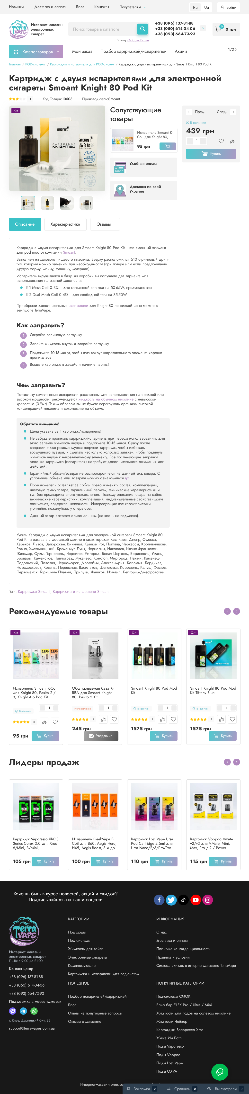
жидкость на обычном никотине (106, 399)
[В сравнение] (44, 722)
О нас (161, 932)
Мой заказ (82, 51)
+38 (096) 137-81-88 (174, 23)
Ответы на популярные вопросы (95, 1013)
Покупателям (130, 7)
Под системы (79, 940)
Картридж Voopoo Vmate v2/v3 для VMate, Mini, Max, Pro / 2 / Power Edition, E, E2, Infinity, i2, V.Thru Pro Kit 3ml (211, 843)
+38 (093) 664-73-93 (175, 34)
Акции (181, 51)
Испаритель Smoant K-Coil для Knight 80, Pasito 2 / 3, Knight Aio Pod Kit (156, 134)
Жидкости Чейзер (171, 1021)
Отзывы (105, 224)
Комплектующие (82, 965)
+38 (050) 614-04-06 (175, 28)
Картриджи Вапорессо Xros (179, 1029)
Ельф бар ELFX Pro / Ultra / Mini (184, 1005)
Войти (230, 7)
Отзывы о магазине (84, 1021)
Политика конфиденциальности (183, 949)
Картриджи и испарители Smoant (81, 591)
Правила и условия (173, 957)
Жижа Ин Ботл (169, 1038)
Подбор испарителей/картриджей (97, 996)
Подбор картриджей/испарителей (133, 51)
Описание (25, 224)
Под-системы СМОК (173, 996)
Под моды (77, 932)
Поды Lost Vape (169, 1063)
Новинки (16, 6)
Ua (206, 7)
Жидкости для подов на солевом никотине (193, 1013)
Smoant (114, 99)
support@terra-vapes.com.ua (32, 1028)
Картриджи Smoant (34, 591)
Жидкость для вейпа (86, 949)
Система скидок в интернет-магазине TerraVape (196, 965)
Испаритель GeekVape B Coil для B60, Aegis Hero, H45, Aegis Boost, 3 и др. (94, 843)
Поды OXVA (166, 1071)
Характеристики (65, 224)
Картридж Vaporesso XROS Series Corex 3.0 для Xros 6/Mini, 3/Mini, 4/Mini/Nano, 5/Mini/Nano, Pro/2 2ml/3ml (36, 843)
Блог (80, 6)
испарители (78, 305)
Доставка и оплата (50, 6)
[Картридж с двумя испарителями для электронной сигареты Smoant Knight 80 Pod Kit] (57, 148)
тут (126, 478)
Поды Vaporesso (170, 1046)
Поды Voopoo (168, 1055)
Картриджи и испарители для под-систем (103, 974)
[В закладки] (55, 722)
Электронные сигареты (87, 957)
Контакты (101, 6)
